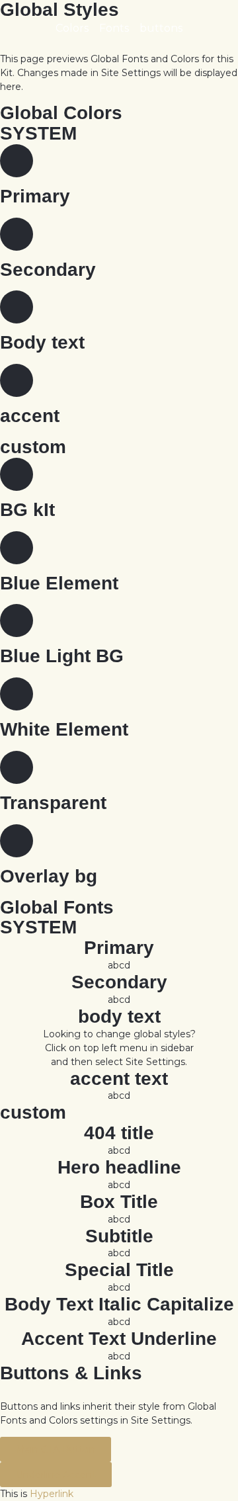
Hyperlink (51, 1494)
